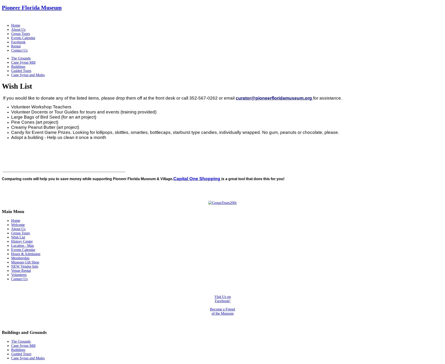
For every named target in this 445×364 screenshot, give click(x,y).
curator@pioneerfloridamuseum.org (274, 98)
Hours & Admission (25, 254)
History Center (22, 241)
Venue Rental (21, 271)
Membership (20, 258)
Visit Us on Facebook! (222, 299)
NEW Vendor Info (24, 266)
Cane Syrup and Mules (28, 75)
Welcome (18, 225)
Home (15, 25)
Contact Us (19, 50)
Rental (16, 46)
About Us (18, 29)
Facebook (18, 42)
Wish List (18, 237)
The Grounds (21, 58)
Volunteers (19, 275)
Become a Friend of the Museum (222, 311)
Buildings (18, 67)
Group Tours (20, 34)
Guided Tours (21, 71)
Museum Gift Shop (25, 262)
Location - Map (22, 246)
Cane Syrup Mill (23, 62)
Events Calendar (23, 38)
